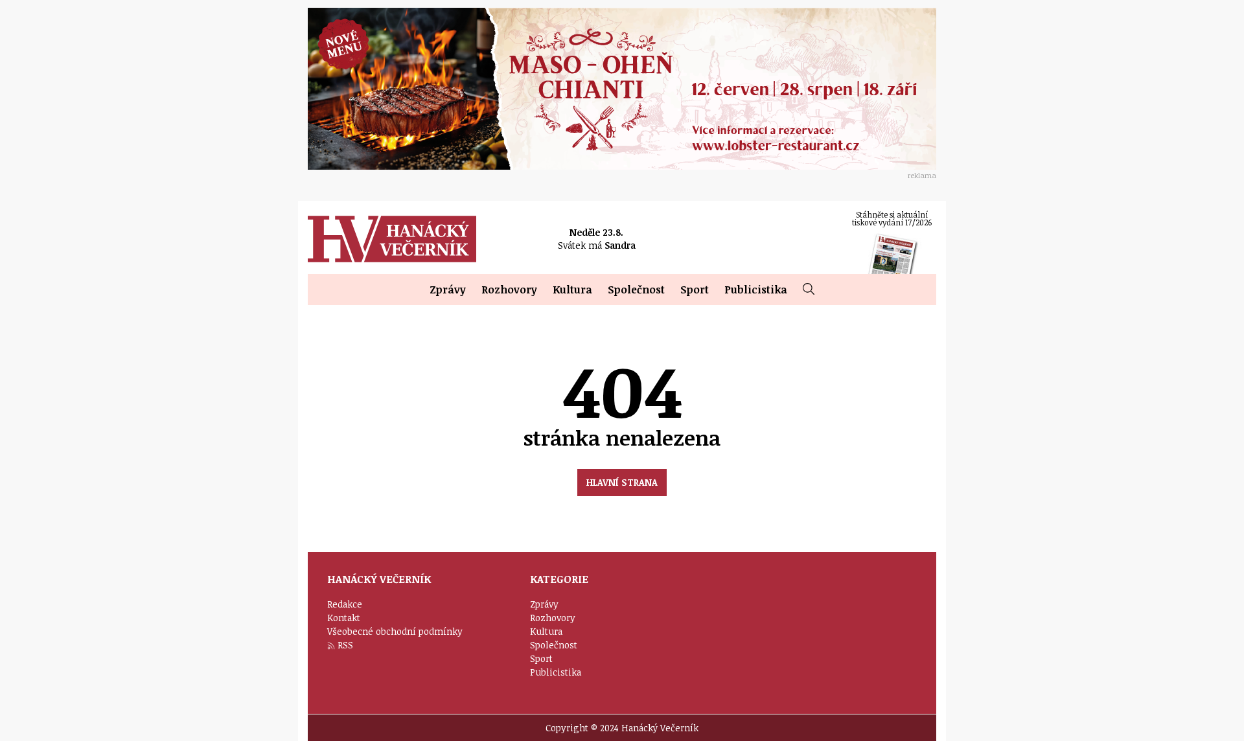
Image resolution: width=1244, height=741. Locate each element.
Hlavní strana (622, 482)
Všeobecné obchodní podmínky (395, 631)
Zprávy (448, 289)
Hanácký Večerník (392, 239)
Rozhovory (509, 289)
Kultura (572, 289)
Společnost (636, 289)
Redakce (344, 604)
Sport (694, 289)
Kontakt (343, 617)
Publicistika (755, 289)
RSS (345, 645)
